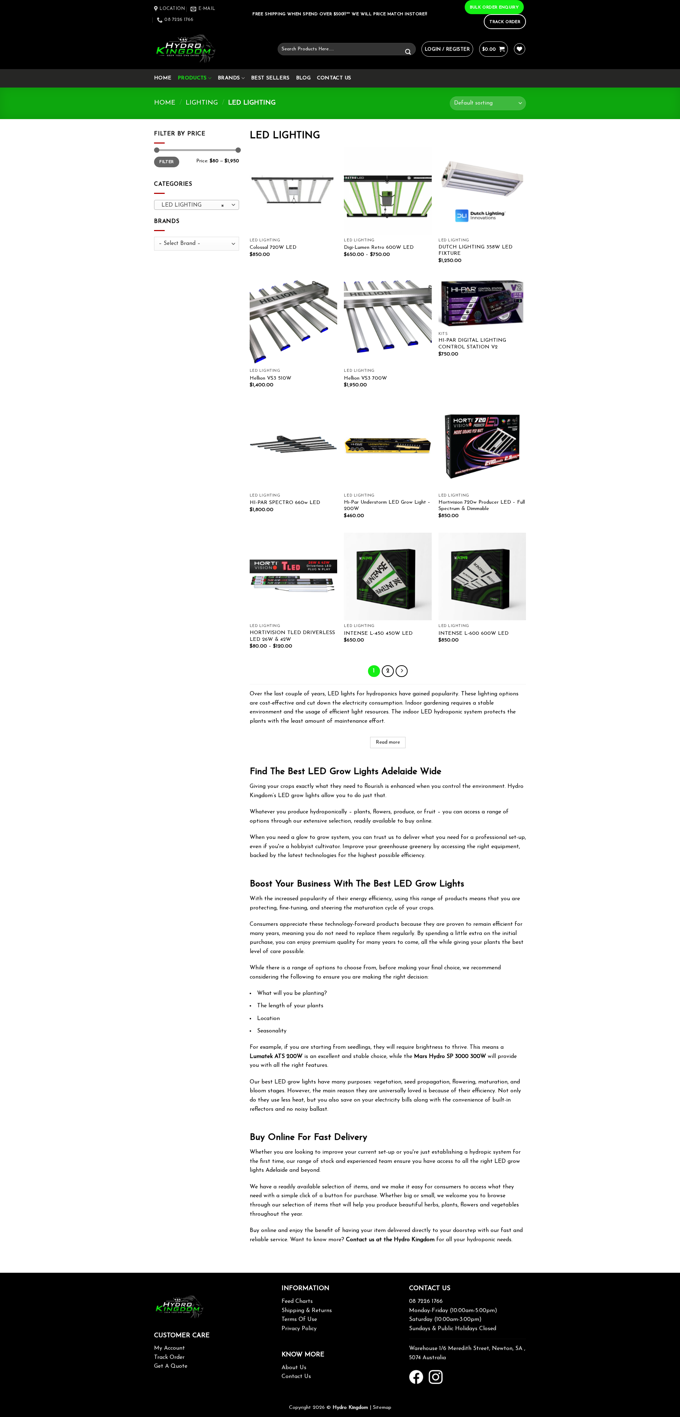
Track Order (169, 1357)
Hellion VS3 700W (365, 378)
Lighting (202, 103)
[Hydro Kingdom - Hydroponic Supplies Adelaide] (210, 49)
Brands (229, 78)
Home (162, 78)
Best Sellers (270, 78)
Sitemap (382, 1407)
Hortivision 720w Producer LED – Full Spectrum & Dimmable (481, 506)
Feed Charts (297, 1301)
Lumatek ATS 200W (276, 1056)
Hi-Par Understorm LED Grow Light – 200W (387, 506)
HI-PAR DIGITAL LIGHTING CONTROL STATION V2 (472, 344)
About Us (294, 1368)
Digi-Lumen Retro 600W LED (379, 247)
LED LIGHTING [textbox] (193, 205)
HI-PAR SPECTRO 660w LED (285, 502)
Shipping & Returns (307, 1311)
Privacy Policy (299, 1329)
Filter (166, 162)
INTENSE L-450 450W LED (378, 633)
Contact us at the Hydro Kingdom (390, 1240)
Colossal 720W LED (273, 247)
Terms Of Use (299, 1319)
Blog (303, 78)
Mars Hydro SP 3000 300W (450, 1056)
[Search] (408, 52)
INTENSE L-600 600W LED (473, 633)
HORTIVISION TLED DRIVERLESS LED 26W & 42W (292, 636)
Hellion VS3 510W (270, 378)
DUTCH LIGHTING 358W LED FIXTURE (475, 251)
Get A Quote (170, 1366)
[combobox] (196, 205)
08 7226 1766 (426, 1301)
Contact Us (334, 78)
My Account (169, 1348)
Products (192, 78)
